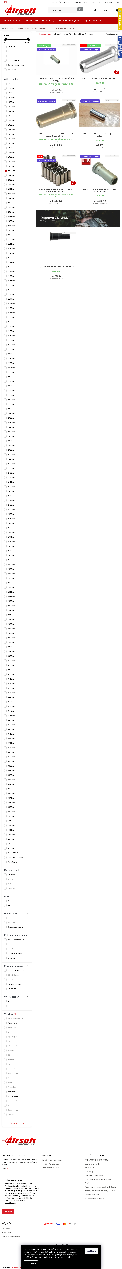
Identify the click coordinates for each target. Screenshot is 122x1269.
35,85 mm (11, 757)
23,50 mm (11, 432)
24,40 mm (11, 477)
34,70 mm (11, 711)
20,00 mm (11, 171)
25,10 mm (11, 519)
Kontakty (108, 2)
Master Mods (13, 1069)
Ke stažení (96, 2)
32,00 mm (11, 665)
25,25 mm (11, 528)
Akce (10, 51)
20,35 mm (11, 189)
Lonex (10, 1064)
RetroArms (12, 1092)
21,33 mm (11, 281)
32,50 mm (11, 670)
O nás (87, 1183)
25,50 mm (11, 541)
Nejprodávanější (80, 34)
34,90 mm (11, 725)
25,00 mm (11, 514)
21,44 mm (11, 299)
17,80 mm (11, 93)
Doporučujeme (13, 60)
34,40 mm (11, 697)
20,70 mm (11, 221)
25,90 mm (11, 560)
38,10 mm (11, 770)
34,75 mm (11, 716)
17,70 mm (11, 88)
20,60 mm (11, 207)
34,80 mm (11, 720)
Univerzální (12, 958)
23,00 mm (11, 409)
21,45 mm (11, 303)
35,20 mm (11, 738)
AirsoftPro (12, 1027)
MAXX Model (13, 1073)
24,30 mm (11, 468)
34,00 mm (11, 674)
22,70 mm (11, 395)
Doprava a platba (80, 2)
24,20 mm (11, 464)
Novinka (11, 56)
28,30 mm (11, 569)
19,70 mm (11, 148)
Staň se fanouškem (50, 1167)
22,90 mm (11, 404)
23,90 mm (11, 450)
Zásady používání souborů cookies (100, 1191)
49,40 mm (11, 834)
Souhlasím (91, 1251)
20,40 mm (11, 194)
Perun (10, 1078)
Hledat (80, 9)
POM (9, 884)
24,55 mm (11, 487)
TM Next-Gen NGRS (15, 953)
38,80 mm (11, 802)
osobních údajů (10, 1203)
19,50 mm (11, 120)
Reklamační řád (92, 1194)
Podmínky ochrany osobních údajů (100, 1187)
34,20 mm (11, 683)
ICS (9, 944)
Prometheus (12, 1087)
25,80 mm (11, 555)
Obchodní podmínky (94, 1175)
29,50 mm (11, 633)
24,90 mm (11, 509)
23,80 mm (11, 445)
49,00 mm (11, 816)
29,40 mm (11, 629)
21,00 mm (11, 239)
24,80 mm (11, 505)
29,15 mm (11, 615)
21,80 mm (11, 335)
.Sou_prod (12, 70)
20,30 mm (11, 184)
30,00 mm (11, 656)
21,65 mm (11, 322)
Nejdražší (67, 34)
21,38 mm (11, 290)
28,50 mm (11, 578)
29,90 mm (11, 651)
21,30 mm (11, 276)
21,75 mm (11, 331)
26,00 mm (11, 564)
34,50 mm (11, 702)
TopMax (11, 1114)
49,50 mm (11, 839)
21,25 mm (11, 271)
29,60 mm (11, 638)
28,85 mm (11, 596)
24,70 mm (11, 496)
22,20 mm (11, 363)
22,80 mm (11, 400)
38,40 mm (11, 784)
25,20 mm (11, 523)
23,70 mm (11, 441)
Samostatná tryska (15, 927)
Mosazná (11, 879)
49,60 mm (11, 844)
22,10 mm (11, 358)
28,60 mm (11, 583)
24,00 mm (11, 455)
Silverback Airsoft (14, 1101)
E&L (9, 1041)
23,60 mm (11, 436)
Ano (9, 901)
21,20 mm (11, 258)
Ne (9, 905)
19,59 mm (11, 125)
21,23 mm (11, 267)
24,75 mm (11, 500)
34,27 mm (11, 688)
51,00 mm (11, 848)
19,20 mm (11, 116)
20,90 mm (11, 235)
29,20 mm (11, 619)
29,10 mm (11, 610)
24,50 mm (11, 482)
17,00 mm (11, 84)
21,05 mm (11, 244)
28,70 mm (11, 587)
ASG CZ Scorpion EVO (16, 939)
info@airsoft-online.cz (52, 1160)
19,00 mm (11, 107)
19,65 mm (11, 139)
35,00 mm (11, 729)
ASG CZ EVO (13, 853)
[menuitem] (12, 20)
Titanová (11, 888)
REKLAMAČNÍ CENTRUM (60, 2)
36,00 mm (11, 761)
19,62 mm (11, 134)
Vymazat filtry (16, 1123)
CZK (106, 10)
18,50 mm (11, 102)
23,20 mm (11, 418)
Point (10, 1082)
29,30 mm (11, 624)
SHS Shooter (13, 1096)
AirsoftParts (12, 1023)
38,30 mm (11, 780)
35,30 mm (11, 743)
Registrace (6, 1232)
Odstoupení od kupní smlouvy (98, 1179)
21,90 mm (11, 345)
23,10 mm (11, 413)
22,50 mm (11, 386)
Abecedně (93, 34)
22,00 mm (11, 354)
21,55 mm (11, 313)
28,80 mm (11, 592)
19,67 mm (11, 143)
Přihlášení (6, 1228)
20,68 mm (11, 216)
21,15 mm (11, 253)
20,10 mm (11, 175)
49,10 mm (11, 821)
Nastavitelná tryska (15, 918)
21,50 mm (11, 308)
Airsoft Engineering (15, 1018)
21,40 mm (11, 294)
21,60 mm (11, 317)
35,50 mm (11, 752)
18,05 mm (11, 97)
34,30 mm (11, 693)
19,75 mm (11, 152)
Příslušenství (12, 862)
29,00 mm (11, 606)
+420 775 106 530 (50, 1164)
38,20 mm (11, 775)
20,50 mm (11, 203)
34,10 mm (11, 679)
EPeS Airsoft (13, 1046)
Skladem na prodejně (16, 65)
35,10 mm (11, 734)
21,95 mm (11, 349)
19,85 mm (11, 162)
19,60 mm (11, 130)
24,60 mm (11, 491)
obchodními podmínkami (13, 1180)
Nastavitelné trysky (15, 857)
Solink (10, 1105)
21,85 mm (11, 340)
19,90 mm (11, 166)
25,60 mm (11, 546)
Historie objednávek (11, 1236)
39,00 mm (11, 812)
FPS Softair (12, 1050)
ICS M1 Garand (13, 975)
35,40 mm (11, 748)
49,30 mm (11, 830)
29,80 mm (11, 647)
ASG (9, 1032)
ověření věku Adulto (20, 1267)
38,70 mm (11, 798)
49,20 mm (11, 825)
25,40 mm (11, 537)
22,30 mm (11, 372)
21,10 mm (11, 248)
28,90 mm (11, 601)
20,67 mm (11, 212)
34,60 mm (11, 706)
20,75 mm (11, 226)
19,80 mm (11, 157)
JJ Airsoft (11, 1059)
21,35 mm (11, 285)
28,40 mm (11, 574)
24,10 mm (11, 459)
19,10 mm (11, 111)
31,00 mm (11, 661)
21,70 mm (11, 326)
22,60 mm (11, 390)
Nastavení (31, 1263)
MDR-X (10, 949)
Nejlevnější (57, 34)
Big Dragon (12, 1037)
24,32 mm (11, 473)
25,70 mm (11, 551)
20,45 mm (11, 198)
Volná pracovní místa (94, 1198)
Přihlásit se (8, 1211)
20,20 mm (11, 180)
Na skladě (12, 47)
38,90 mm (11, 807)
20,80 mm (11, 230)
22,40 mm (11, 381)
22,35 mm (11, 377)
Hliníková (11, 875)
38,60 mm (11, 793)
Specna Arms (13, 1110)
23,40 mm (11, 427)
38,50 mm (11, 789)
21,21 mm (11, 262)
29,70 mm (11, 642)
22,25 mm (11, 368)
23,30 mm (11, 423)
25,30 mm (11, 532)
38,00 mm (11, 766)
